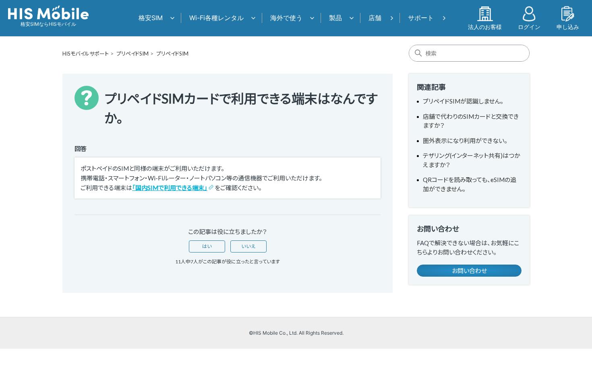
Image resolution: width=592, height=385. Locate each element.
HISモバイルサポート (85, 53)
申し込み (568, 26)
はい (207, 246)
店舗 (374, 18)
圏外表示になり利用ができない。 (465, 140)
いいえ (248, 246)
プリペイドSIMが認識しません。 (463, 101)
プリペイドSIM (132, 53)
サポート (421, 18)
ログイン (529, 26)
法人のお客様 (485, 26)
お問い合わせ (469, 270)
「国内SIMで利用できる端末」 (169, 187)
